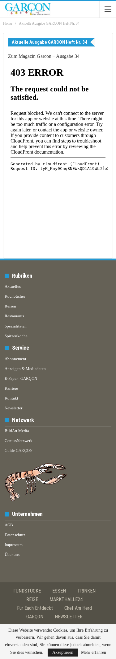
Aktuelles (13, 286)
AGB (9, 525)
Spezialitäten (16, 326)
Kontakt (11, 398)
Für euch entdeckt (35, 608)
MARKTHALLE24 (66, 599)
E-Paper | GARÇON (21, 378)
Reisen (10, 306)
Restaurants (14, 316)
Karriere (11, 388)
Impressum (14, 544)
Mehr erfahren (93, 652)
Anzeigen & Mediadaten (25, 368)
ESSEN (59, 591)
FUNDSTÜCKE (27, 591)
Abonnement (15, 358)
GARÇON (34, 617)
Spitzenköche (16, 336)
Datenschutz (15, 534)
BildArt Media (17, 430)
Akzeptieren (62, 652)
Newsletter (13, 408)
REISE (32, 599)
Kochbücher (15, 296)
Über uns (12, 554)
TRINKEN (86, 591)
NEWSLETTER (69, 617)
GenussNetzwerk (18, 440)
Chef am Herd (78, 608)
